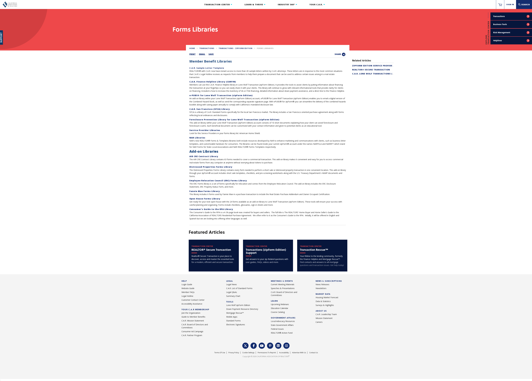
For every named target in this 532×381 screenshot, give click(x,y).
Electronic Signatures (235, 324)
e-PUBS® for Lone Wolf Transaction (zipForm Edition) (221, 95)
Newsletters (321, 288)
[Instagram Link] (286, 345)
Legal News (231, 284)
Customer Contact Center (192, 300)
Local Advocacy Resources (283, 321)
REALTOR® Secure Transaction (371, 69)
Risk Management (501, 32)
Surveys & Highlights (325, 305)
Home (192, 48)
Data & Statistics (323, 301)
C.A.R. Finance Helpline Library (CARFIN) (212, 81)
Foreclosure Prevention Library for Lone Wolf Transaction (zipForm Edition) (234, 119)
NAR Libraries (197, 137)
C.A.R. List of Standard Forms (239, 288)
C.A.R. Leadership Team (326, 314)
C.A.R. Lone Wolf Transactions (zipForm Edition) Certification (391, 73)
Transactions (499, 16)
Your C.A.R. (316, 4)
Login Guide (186, 284)
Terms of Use (219, 352)
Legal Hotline (187, 296)
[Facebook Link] (254, 345)
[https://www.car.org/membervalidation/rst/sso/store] (500, 4)
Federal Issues (277, 329)
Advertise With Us (299, 352)
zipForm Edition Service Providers (373, 65)
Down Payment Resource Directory (242, 309)
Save (211, 54)
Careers (319, 322)
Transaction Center (217, 4)
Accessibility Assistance (191, 303)
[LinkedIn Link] (278, 345)
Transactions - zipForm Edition (235, 48)
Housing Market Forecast (327, 297)
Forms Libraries (265, 48)
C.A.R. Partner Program (191, 335)
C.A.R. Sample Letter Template (206, 68)
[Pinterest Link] (270, 345)
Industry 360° (286, 4)
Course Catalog (278, 312)
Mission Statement (324, 318)
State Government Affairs (282, 325)
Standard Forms (233, 320)
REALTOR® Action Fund (281, 332)
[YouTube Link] (262, 345)
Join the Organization (190, 313)
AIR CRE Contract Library (203, 156)
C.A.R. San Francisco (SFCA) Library (209, 109)
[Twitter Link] (245, 345)
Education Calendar (279, 308)
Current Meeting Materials (282, 284)
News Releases (322, 284)
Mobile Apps (231, 316)
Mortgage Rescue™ (235, 313)
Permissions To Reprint (267, 352)
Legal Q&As (231, 292)
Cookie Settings (248, 352)
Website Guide (187, 288)
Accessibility (284, 352)
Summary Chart (233, 296)
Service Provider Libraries (204, 130)
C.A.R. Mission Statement (192, 320)
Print (192, 54)
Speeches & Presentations (283, 288)
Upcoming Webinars (280, 304)
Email (202, 54)
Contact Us (313, 352)
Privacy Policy (233, 352)
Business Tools (500, 24)
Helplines (497, 40)
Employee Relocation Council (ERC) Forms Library (218, 180)
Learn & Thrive (254, 4)
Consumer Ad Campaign (192, 331)
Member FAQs (188, 292)
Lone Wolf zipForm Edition (238, 305)
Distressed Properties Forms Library (210, 167)
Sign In (510, 4)
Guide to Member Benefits (193, 316)
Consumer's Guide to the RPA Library (211, 209)
